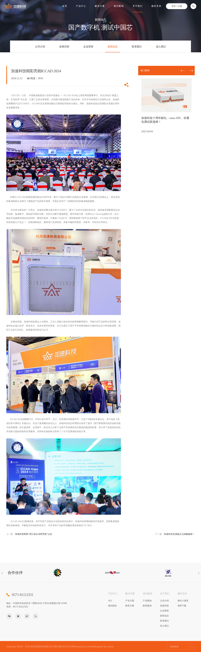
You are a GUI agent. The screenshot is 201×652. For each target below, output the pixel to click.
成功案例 (119, 6)
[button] (191, 70)
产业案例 (147, 601)
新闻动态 (113, 46)
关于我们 (138, 6)
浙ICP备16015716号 (63, 646)
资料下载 (181, 606)
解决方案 (100, 6)
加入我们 (161, 46)
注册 (180, 6)
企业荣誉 (88, 46)
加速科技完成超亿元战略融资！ (175, 534)
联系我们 (137, 46)
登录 (173, 6)
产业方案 (129, 601)
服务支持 (156, 6)
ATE (110, 601)
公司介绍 (40, 46)
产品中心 (81, 6)
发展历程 (64, 46)
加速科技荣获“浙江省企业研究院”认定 (29, 534)
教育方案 (129, 606)
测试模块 (112, 606)
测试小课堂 (182, 601)
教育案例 (147, 606)
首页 (64, 6)
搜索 (193, 6)
